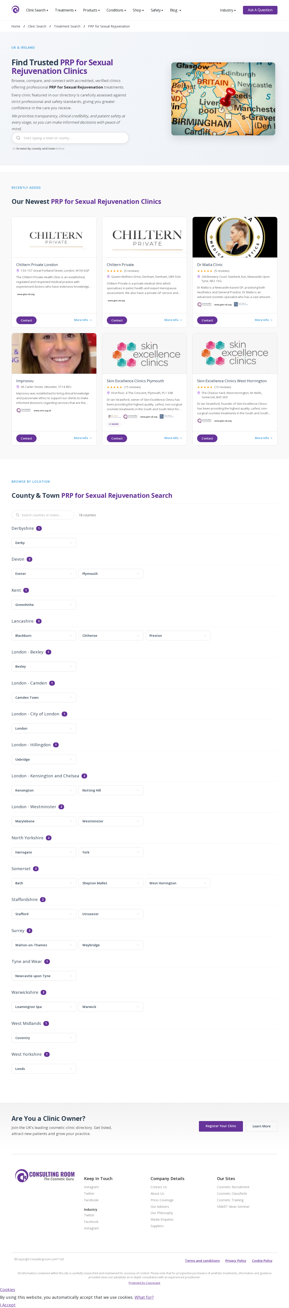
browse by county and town (35, 148)
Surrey (18, 930)
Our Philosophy (162, 1213)
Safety (157, 10)
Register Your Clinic (221, 1126)
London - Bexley (27, 652)
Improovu (25, 380)
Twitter (89, 1194)
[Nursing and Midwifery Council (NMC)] (42, 411)
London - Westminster (34, 806)
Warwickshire (25, 992)
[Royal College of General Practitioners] (241, 305)
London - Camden (29, 683)
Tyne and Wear (27, 961)
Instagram (91, 1187)
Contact (26, 320)
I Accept (8, 1305)
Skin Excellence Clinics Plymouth (135, 380)
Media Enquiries (162, 1220)
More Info (81, 320)
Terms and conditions (202, 1260)
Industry (228, 10)
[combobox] (70, 141)
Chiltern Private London (37, 264)
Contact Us (159, 1187)
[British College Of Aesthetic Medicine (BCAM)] (114, 417)
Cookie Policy (262, 1260)
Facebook (91, 1200)
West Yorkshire (27, 1054)
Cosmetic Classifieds (232, 1194)
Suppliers (157, 1226)
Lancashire (23, 621)
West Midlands (26, 1023)
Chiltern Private (120, 264)
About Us (157, 1194)
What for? (144, 1297)
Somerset (21, 868)
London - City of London (35, 714)
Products (91, 10)
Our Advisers (160, 1207)
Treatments (66, 10)
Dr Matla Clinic (210, 264)
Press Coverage (162, 1200)
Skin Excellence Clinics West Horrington (232, 380)
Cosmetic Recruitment (233, 1187)
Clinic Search (37, 10)
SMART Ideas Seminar (233, 1207)
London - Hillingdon (31, 744)
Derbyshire (23, 528)
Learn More (261, 1126)
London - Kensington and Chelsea (45, 775)
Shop (138, 10)
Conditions (116, 10)
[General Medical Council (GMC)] (25, 295)
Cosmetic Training (230, 1200)
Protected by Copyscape (144, 1283)
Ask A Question (260, 9)
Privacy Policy (235, 1260)
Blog (175, 10)
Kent (16, 590)
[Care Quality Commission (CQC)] (204, 305)
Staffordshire (25, 899)
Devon (18, 559)
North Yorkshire (28, 837)
